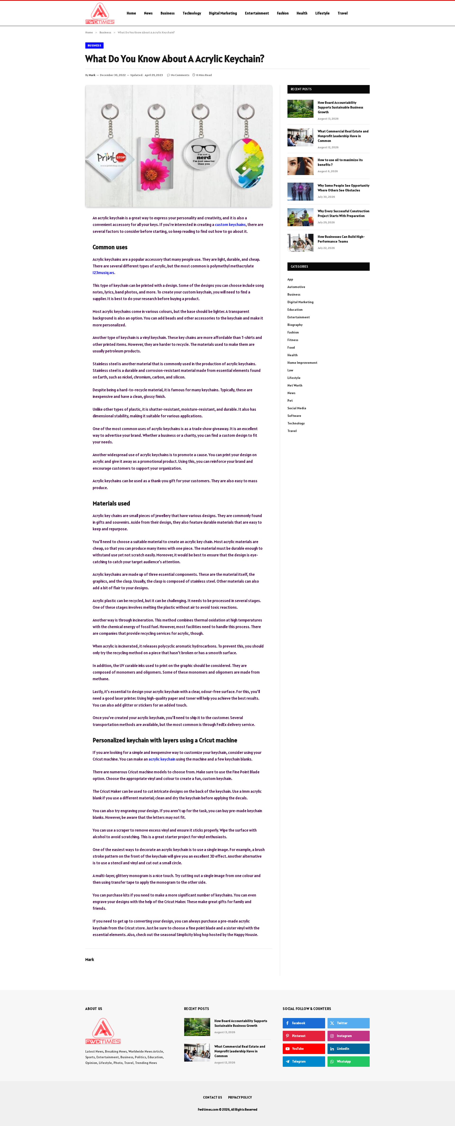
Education (295, 309)
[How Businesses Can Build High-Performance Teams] (300, 243)
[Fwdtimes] (99, 13)
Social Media (296, 408)
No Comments (180, 75)
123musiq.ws (103, 272)
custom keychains (230, 224)
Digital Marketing (223, 13)
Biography (295, 325)
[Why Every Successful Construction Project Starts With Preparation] (300, 217)
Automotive (296, 287)
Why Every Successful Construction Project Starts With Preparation (343, 213)
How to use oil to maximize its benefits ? (340, 162)
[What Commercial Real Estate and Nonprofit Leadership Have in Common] (300, 137)
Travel (343, 13)
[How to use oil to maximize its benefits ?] (300, 166)
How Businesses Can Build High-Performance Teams (341, 238)
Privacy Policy (240, 1097)
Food (291, 347)
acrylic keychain (162, 759)
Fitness (292, 340)
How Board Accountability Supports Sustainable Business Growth (340, 107)
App (290, 279)
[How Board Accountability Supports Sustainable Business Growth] (300, 109)
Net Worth (294, 385)
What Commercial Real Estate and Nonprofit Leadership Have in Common (343, 136)
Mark (92, 75)
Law (290, 370)
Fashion (283, 13)
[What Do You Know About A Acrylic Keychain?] (178, 146)
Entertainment (257, 13)
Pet (290, 400)
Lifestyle (322, 13)
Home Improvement (302, 362)
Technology (192, 13)
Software (294, 416)
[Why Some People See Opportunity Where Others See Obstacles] (300, 192)
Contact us (212, 1097)
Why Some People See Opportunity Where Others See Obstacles (343, 187)
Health (302, 13)
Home (131, 13)
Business (168, 13)
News (148, 13)
